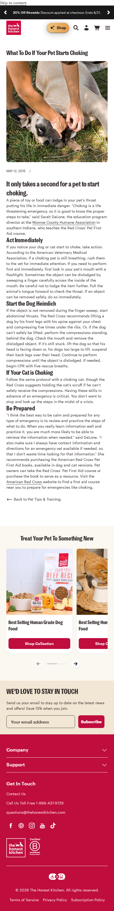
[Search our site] (76, 28)
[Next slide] (109, 12)
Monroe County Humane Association (63, 222)
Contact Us (16, 793)
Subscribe (91, 721)
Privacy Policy (55, 900)
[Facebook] (10, 825)
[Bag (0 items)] (97, 28)
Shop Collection (39, 643)
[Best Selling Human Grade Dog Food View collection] (39, 582)
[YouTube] (42, 825)
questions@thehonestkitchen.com (35, 812)
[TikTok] (53, 825)
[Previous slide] (5, 12)
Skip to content (13, 3)
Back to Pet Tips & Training (37, 499)
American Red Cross (24, 481)
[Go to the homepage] (13, 28)
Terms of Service (24, 900)
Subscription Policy (88, 900)
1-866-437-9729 (50, 803)
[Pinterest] (21, 825)
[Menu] (107, 28)
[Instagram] (32, 825)
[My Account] (86, 28)
